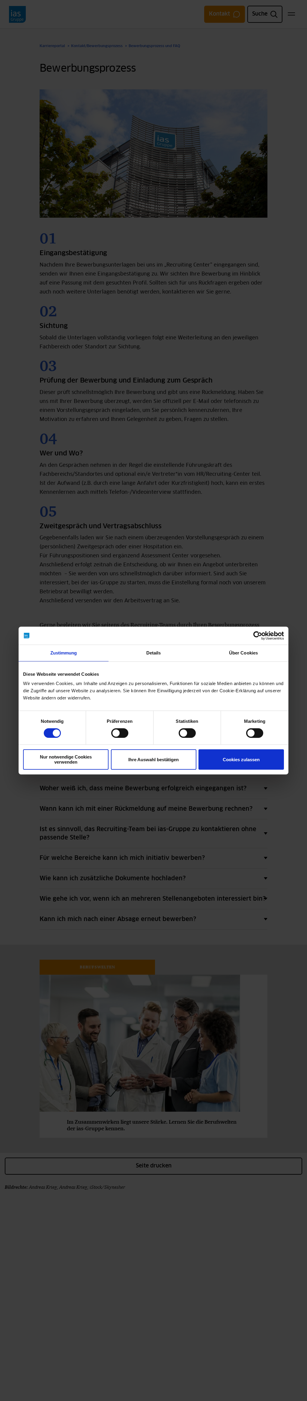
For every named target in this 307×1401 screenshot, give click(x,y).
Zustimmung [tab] (63, 652)
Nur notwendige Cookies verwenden (66, 759)
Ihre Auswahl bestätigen (153, 759)
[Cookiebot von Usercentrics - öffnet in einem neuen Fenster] (257, 635)
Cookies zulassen (241, 759)
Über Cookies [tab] (243, 652)
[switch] (119, 733)
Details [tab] (153, 652)
